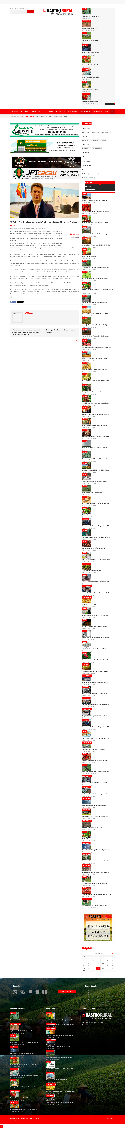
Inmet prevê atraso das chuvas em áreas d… (96, 448)
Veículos (85, 519)
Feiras (49, 1062)
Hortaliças (85, 515)
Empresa (25, 111)
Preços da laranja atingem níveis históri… (23, 1109)
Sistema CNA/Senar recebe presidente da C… (96, 593)
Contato (21, 2)
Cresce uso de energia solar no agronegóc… (96, 850)
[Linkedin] (88, 997)
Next (113, 104)
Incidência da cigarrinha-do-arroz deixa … (23, 1020)
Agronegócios (72, 111)
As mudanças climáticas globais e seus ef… (60, 1046)
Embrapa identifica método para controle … (24, 1064)
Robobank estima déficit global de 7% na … (96, 470)
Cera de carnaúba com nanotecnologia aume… (97, 559)
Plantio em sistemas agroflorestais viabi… (95, 302)
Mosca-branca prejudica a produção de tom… (25, 1098)
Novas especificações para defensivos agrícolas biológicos (61, 331)
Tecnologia (61, 111)
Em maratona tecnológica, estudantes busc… (96, 704)
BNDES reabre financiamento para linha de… (60, 1102)
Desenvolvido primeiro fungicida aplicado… (60, 1035)
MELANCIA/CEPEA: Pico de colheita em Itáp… (96, 347)
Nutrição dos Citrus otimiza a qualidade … (95, 425)
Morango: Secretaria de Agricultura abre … (95, 760)
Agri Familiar (85, 94)
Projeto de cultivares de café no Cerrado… (95, 783)
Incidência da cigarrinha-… (90, 16)
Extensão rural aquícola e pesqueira (93, 749)
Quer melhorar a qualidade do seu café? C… (96, 245)
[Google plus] (89, 995)
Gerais (84, 8)
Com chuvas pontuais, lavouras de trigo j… (96, 314)
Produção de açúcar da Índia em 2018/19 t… (96, 481)
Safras (84, 238)
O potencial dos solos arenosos (92, 827)
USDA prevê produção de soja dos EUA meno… (97, 503)
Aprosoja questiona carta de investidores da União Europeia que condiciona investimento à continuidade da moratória (26, 332)
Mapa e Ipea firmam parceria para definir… (59, 1057)
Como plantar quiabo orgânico (91, 570)
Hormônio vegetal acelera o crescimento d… (96, 872)
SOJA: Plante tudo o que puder (92, 492)
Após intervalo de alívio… (90, 28)
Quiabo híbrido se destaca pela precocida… (95, 615)
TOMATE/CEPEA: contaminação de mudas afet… (97, 894)
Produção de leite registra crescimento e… (24, 1087)
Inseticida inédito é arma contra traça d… (95, 671)
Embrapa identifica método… (91, 65)
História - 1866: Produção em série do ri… (95, 693)
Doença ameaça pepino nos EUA (92, 392)
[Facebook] (88, 990)
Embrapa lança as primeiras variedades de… (96, 660)
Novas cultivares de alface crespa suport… (95, 278)
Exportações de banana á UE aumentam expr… (61, 1091)
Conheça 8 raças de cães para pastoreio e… (96, 200)
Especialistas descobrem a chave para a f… (96, 805)
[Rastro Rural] (58, 12)
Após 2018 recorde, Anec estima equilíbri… (95, 358)
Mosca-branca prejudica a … (91, 101)
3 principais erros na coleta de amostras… (95, 883)
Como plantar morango (89, 256)
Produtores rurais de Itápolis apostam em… (96, 794)
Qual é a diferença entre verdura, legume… (95, 223)
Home (12, 2)
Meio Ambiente (86, 21)
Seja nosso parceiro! (67, 991)
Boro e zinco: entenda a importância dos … (95, 403)
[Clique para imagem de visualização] (44, 200)
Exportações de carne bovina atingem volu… (24, 1042)
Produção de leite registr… (90, 89)
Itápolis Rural (97, 111)
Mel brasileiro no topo (89, 604)
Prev (108, 104)
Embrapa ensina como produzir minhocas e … (96, 582)
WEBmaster (21, 228)
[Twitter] (89, 992)
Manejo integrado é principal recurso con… (96, 459)
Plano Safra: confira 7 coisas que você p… (95, 738)
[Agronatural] (44, 146)
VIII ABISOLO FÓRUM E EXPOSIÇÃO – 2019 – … (60, 1069)
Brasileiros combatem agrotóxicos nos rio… (96, 861)
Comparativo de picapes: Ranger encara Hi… (96, 526)
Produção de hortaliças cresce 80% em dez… (96, 267)
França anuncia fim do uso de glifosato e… (96, 649)
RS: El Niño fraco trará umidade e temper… (95, 682)
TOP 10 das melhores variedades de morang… (96, 211)
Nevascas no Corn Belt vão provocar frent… (60, 1024)
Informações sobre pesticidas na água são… (96, 637)
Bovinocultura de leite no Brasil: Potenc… (95, 905)
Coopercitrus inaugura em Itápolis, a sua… (95, 716)
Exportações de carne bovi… (91, 40)
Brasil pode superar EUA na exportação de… (60, 1020)
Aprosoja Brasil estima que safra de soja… (95, 325)
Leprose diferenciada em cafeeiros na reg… (96, 537)
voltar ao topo (75, 341)
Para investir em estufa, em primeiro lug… (95, 234)
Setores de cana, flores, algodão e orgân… (95, 336)
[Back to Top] (1, 1126)
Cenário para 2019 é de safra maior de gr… (95, 414)
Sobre (16, 2)
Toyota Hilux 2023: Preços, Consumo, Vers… (95, 816)
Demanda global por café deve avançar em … (96, 436)
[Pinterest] (88, 999)
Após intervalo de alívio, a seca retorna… (23, 1031)
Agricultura (38, 111)
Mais (106, 111)
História (85, 686)
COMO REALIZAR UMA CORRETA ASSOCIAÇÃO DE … (98, 290)
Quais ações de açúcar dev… (91, 53)
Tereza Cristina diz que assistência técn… (95, 626)
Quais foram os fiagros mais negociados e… (24, 1075)
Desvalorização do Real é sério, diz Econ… (59, 1080)
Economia (85, 45)
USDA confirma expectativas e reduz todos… (96, 381)
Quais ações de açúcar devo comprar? (22, 1053)
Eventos (50, 111)
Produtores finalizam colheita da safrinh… (95, 369)
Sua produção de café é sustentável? (94, 548)
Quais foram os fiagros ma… (91, 77)
